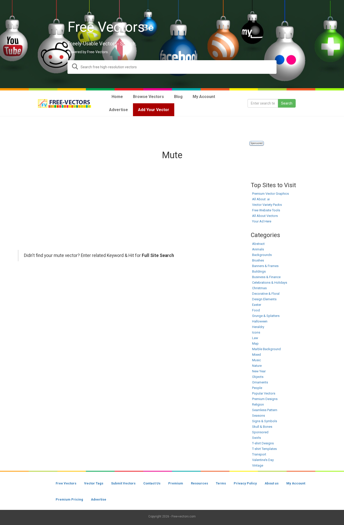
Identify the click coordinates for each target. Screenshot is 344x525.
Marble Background (266, 349)
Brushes (258, 260)
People (257, 388)
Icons (256, 332)
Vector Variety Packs (267, 205)
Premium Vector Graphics (270, 193)
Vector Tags (93, 483)
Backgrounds (262, 255)
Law (255, 338)
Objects (257, 377)
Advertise (98, 499)
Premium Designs (265, 399)
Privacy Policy (245, 483)
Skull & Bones (262, 427)
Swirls (256, 438)
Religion (258, 404)
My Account (295, 483)
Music (256, 360)
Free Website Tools (266, 210)
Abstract (258, 244)
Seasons (258, 415)
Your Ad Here (261, 221)
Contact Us (151, 483)
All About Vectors (265, 216)
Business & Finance (266, 277)
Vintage (257, 465)
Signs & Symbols (264, 421)
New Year (259, 371)
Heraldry (258, 327)
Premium (175, 483)
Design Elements (264, 299)
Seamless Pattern (264, 410)
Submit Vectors (123, 483)
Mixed (256, 354)
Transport (259, 454)
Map (255, 343)
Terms (221, 483)
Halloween (259, 321)
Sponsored (257, 143)
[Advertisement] (172, 129)
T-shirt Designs (263, 443)
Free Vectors (66, 483)
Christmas (259, 288)
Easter (256, 305)
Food (256, 310)
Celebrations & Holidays (269, 282)
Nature (257, 366)
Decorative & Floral (266, 294)
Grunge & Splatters (266, 316)
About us (272, 483)
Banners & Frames (265, 266)
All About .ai (261, 199)
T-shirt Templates (264, 449)
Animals (258, 249)
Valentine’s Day (263, 460)
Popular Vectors (263, 393)
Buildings (259, 271)
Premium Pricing (69, 499)
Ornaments (260, 382)
